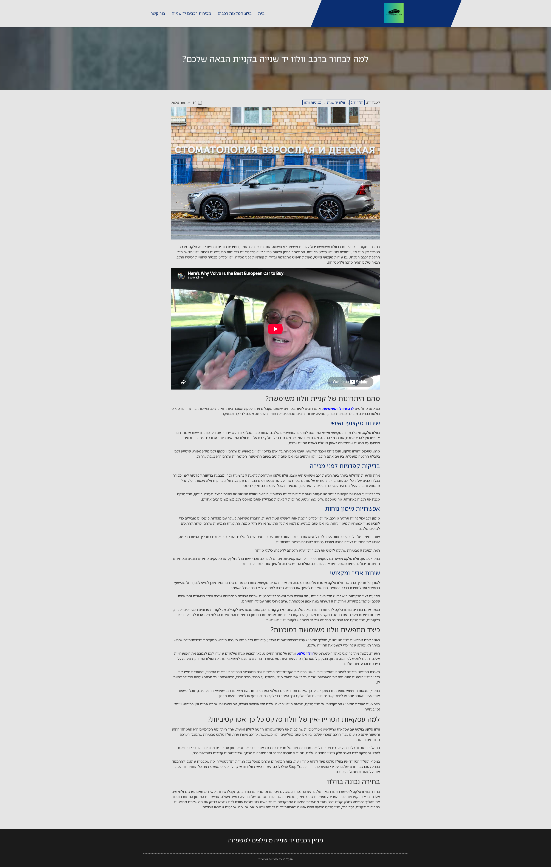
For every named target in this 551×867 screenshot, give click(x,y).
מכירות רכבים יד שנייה (191, 13)
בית (261, 13)
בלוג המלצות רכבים (235, 13)
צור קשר (158, 13)
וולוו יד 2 (357, 102)
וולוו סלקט (305, 653)
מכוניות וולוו (313, 102)
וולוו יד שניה (336, 102)
